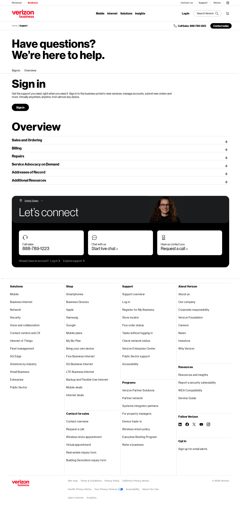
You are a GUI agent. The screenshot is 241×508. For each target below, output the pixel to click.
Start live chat (103, 248)
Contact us (187, 2)
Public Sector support (136, 356)
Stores (217, 2)
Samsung (72, 317)
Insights (140, 13)
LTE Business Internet (80, 371)
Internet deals (75, 395)
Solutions (126, 13)
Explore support (72, 260)
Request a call (173, 248)
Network (15, 309)
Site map (73, 480)
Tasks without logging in (137, 333)
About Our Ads (150, 489)
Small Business (19, 371)
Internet (112, 13)
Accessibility (130, 364)
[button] (227, 2)
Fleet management (22, 348)
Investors (184, 340)
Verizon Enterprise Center (138, 348)
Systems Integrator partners (140, 405)
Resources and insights (193, 374)
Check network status (136, 340)
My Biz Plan (73, 340)
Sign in (16, 70)
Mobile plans (74, 333)
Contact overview (77, 421)
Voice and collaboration (25, 325)
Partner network (132, 398)
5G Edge (16, 356)
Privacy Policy (112, 480)
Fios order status (133, 325)
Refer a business (133, 444)
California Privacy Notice (135, 480)
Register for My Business (138, 309)
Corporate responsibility (193, 309)
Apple (70, 309)
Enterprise (16, 379)
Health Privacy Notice (80, 489)
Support (203, 2)
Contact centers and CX (25, 333)
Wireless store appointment (84, 436)
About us (184, 294)
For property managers (137, 413)
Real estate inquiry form (81, 452)
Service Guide (187, 398)
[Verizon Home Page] (20, 482)
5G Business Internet (79, 364)
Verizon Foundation (190, 317)
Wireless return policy (136, 429)
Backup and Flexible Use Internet (87, 379)
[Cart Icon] (227, 13)
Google (71, 325)
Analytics (91, 497)
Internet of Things (21, 340)
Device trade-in (132, 421)
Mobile (100, 13)
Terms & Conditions (91, 480)
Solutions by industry (23, 364)
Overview (30, 70)
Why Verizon (186, 348)
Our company (186, 301)
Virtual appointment (78, 444)
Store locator (130, 317)
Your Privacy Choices (106, 489)
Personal (17, 2)
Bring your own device (80, 348)
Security (15, 317)
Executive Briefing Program (139, 436)
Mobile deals (74, 387)
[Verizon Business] (23, 14)
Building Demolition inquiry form (86, 460)
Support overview (133, 294)
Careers (183, 325)
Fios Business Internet (80, 356)
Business (33, 2)
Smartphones (74, 294)
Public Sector (18, 387)
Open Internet (76, 497)
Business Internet (21, 301)
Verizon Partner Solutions (138, 390)
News (182, 333)
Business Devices (77, 301)
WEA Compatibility (190, 390)
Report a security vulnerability (197, 382)
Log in (54, 260)
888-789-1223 (35, 248)
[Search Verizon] (207, 13)
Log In (185, 13)
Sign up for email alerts (192, 448)
